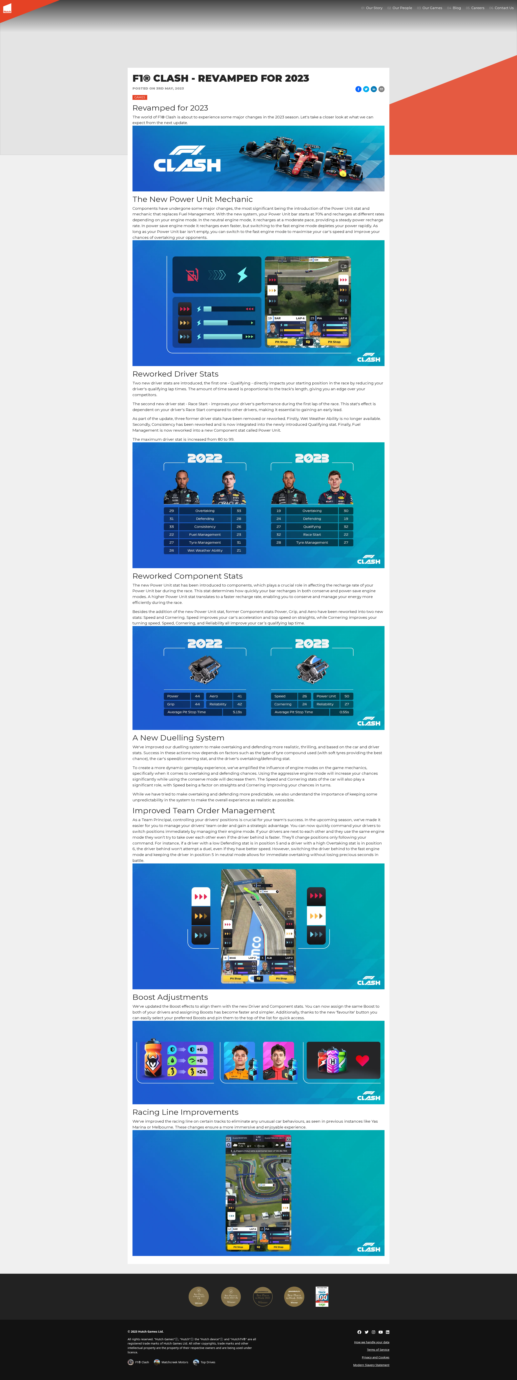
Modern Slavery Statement (371, 1365)
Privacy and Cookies (375, 1357)
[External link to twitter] (367, 1332)
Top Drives (208, 1362)
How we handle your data (371, 1342)
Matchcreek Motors (175, 1362)
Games (139, 97)
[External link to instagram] (373, 1332)
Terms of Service (378, 1350)
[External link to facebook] (359, 1332)
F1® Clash (142, 1362)
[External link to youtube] (380, 1332)
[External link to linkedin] (387, 1332)
